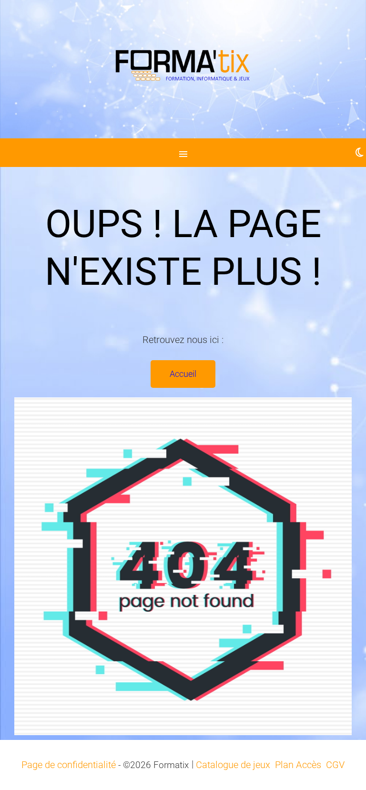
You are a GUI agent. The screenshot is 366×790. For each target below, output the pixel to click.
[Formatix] (183, 69)
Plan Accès (298, 764)
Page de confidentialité (68, 764)
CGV (335, 764)
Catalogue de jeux (233, 764)
